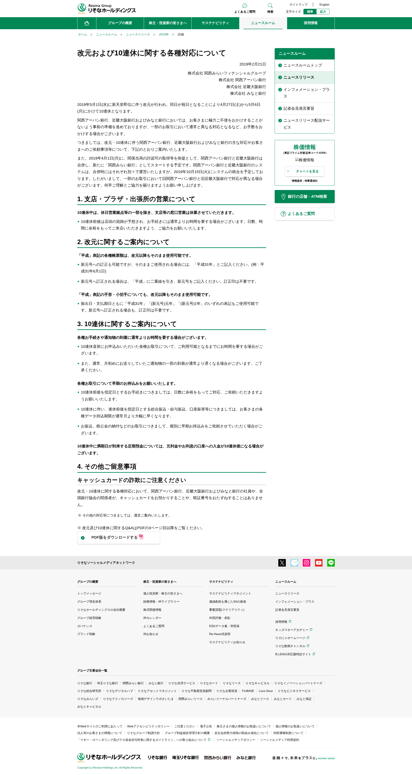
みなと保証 (304, 699)
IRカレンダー (152, 618)
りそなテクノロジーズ (118, 699)
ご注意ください (184, 726)
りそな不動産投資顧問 (197, 691)
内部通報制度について (288, 733)
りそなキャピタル (257, 683)
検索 (270, 11)
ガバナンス (84, 626)
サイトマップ (298, 4)
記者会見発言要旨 (287, 609)
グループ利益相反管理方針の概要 (187, 733)
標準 (310, 11)
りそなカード (209, 683)
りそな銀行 (84, 683)
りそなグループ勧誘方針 (143, 733)
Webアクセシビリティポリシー (148, 726)
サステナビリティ (221, 581)
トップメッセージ (89, 593)
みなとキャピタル (89, 706)
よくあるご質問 (244, 11)
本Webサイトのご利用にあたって (100, 726)
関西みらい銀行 (133, 683)
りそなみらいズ (87, 699)
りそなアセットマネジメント (157, 691)
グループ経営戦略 (89, 618)
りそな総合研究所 (89, 691)
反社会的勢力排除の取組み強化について (242, 733)
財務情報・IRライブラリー (161, 601)
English (324, 4)
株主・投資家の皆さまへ (159, 581)
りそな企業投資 (226, 691)
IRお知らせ (150, 634)
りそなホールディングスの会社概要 (101, 609)
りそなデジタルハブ (119, 691)
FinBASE (248, 691)
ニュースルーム (285, 581)
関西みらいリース (191, 699)
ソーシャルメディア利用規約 (279, 740)
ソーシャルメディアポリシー (235, 740)
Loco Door (266, 691)
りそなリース (232, 683)
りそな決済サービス (181, 683)
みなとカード (283, 699)
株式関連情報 (152, 609)
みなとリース (260, 699)
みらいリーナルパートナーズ (226, 699)
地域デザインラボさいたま (156, 699)
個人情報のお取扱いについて (295, 726)
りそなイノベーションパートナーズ (298, 683)
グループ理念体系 (89, 601)
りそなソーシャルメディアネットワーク (106, 562)
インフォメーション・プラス (294, 601)
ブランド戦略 (86, 634)
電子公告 (206, 726)
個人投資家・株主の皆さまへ (162, 593)
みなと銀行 (156, 683)
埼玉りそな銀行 (107, 683)
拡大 (323, 11)
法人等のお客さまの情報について (99, 733)
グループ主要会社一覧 (92, 670)
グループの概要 (87, 581)
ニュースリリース (287, 593)
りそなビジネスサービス (294, 691)
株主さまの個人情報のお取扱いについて (244, 726)
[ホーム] (86, 23)
